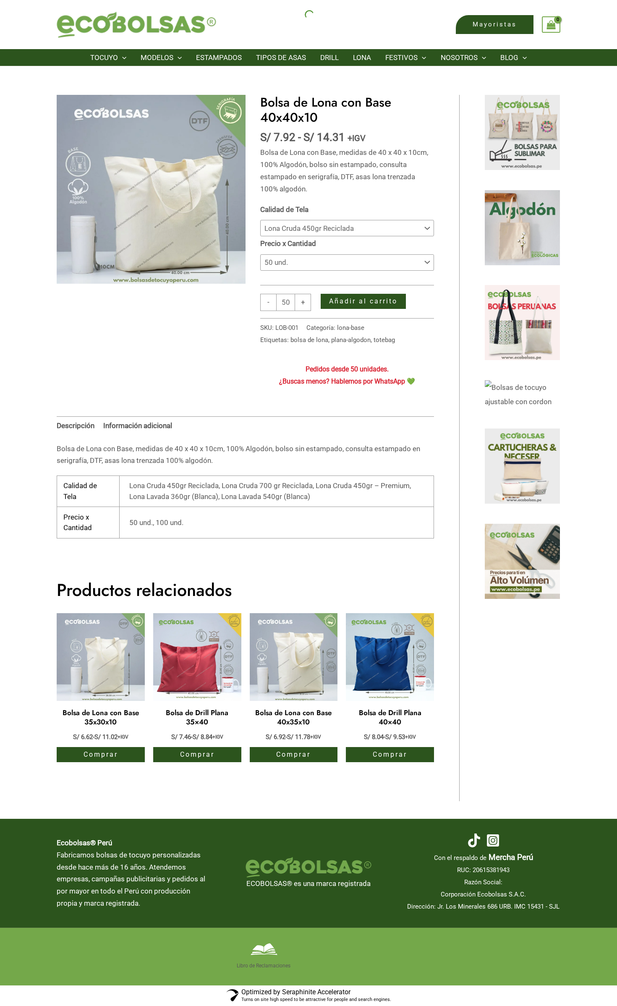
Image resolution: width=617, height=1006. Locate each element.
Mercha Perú (511, 857)
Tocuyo (104, 57)
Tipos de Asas (281, 57)
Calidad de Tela (284, 209)
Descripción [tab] (75, 425)
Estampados (219, 57)
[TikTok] (474, 840)
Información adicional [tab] (137, 425)
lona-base (350, 328)
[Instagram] (493, 840)
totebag (384, 340)
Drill (329, 57)
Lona (362, 57)
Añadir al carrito (363, 301)
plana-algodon (351, 340)
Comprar (101, 754)
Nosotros (459, 57)
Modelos (157, 57)
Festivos (401, 57)
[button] (494, 24)
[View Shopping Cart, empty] (551, 24)
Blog (509, 57)
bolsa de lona (309, 340)
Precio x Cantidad (288, 243)
